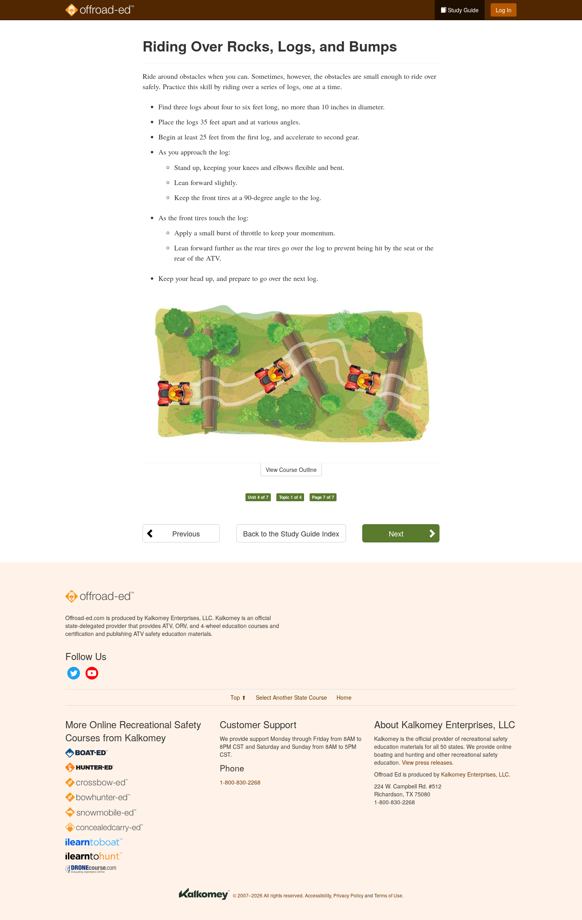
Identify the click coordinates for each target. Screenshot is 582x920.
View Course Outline (291, 469)
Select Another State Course (291, 697)
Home (344, 697)
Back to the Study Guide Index (291, 533)
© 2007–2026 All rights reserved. (268, 895)
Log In (504, 10)
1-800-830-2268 (240, 782)
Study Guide (462, 10)
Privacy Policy (348, 895)
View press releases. (428, 762)
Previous (186, 533)
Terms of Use (388, 895)
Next (396, 533)
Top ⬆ (238, 697)
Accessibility (318, 895)
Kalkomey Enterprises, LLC (475, 774)
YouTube (92, 673)
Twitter (73, 673)
